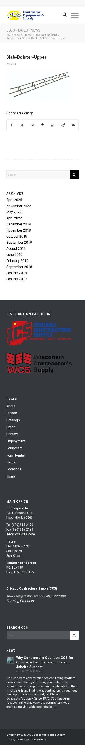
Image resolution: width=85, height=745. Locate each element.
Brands (11, 413)
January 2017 (16, 279)
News (10, 462)
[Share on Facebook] (12, 125)
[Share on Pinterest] (42, 125)
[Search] (62, 15)
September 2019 (19, 242)
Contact (12, 434)
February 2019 (17, 261)
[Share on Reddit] (63, 125)
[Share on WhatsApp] (32, 125)
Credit (10, 427)
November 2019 (18, 230)
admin (12, 63)
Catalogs (13, 420)
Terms (11, 476)
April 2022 (14, 218)
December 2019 (18, 224)
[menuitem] (62, 15)
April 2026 (14, 200)
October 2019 (16, 236)
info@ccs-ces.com (20, 534)
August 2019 (16, 249)
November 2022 (18, 206)
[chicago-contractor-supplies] (35, 15)
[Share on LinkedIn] (53, 125)
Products (27, 601)
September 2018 (19, 267)
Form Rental (15, 455)
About (10, 406)
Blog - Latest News (23, 30)
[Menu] (73, 15)
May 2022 (14, 212)
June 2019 (14, 255)
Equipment (14, 448)
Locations (13, 469)
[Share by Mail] (73, 125)
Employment (15, 441)
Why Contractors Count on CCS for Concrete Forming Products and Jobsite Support (45, 662)
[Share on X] (22, 125)
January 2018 (16, 273)
